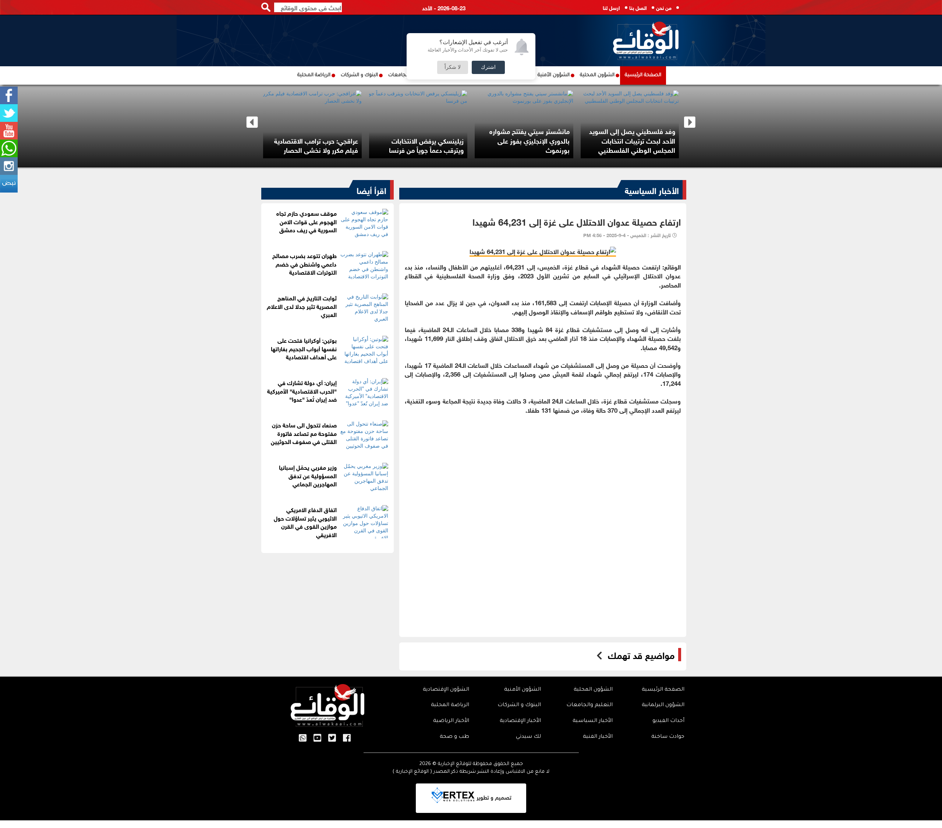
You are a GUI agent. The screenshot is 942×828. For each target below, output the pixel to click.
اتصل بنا (638, 7)
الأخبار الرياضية (451, 721)
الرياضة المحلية (313, 75)
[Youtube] (9, 131)
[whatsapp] (9, 148)
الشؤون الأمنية (554, 75)
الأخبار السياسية (652, 189)
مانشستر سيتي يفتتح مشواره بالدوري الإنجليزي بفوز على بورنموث (529, 140)
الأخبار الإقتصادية (520, 721)
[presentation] (252, 122)
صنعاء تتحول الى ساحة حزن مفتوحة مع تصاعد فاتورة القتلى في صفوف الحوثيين (304, 432)
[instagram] (9, 166)
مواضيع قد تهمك (641, 654)
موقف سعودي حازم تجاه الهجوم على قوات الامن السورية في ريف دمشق (306, 221)
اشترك (488, 67)
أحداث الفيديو (668, 721)
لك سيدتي (528, 737)
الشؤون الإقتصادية (446, 690)
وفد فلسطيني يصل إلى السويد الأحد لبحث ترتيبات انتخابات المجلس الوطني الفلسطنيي (632, 140)
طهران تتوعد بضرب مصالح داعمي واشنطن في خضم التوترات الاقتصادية (304, 263)
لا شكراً (453, 67)
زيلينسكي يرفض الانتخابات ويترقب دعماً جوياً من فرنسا (426, 145)
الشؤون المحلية (597, 75)
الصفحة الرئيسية (643, 75)
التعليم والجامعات (589, 705)
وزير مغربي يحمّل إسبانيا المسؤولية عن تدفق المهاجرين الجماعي (308, 475)
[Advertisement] (543, 465)
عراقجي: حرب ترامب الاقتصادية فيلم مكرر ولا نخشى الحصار (316, 145)
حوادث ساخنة (667, 737)
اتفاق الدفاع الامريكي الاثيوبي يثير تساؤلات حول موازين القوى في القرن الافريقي (305, 521)
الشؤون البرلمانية (663, 705)
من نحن (664, 7)
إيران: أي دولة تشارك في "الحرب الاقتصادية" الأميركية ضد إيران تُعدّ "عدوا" (302, 390)
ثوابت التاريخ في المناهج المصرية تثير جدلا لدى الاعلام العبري (302, 305)
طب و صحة (454, 737)
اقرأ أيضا (371, 189)
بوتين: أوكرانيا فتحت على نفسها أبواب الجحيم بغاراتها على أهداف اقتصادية (304, 348)
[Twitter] (9, 113)
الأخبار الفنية (598, 737)
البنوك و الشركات (359, 75)
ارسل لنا (611, 7)
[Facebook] (9, 95)
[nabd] (9, 184)
